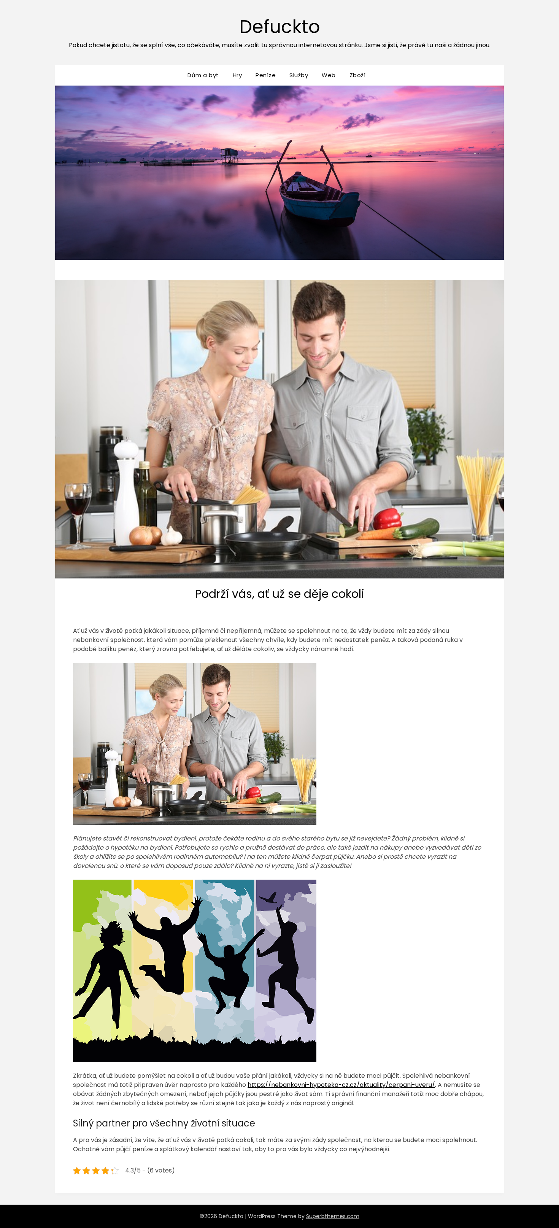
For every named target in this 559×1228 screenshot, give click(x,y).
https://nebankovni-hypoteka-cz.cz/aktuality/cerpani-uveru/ (341, 1084)
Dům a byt (203, 75)
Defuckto (279, 27)
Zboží (357, 75)
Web (329, 75)
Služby (298, 75)
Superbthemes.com (332, 1216)
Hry (237, 75)
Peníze (266, 75)
